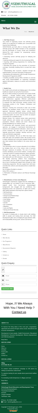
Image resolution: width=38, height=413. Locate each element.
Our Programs (7, 241)
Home (25, 31)
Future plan (4, 351)
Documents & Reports (9, 248)
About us (3, 348)
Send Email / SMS (7, 288)
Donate (5, 258)
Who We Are (6, 238)
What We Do (6, 244)
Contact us (6, 255)
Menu (3, 20)
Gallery (5, 251)
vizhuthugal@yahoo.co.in (15, 12)
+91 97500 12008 (12, 15)
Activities (3, 350)
